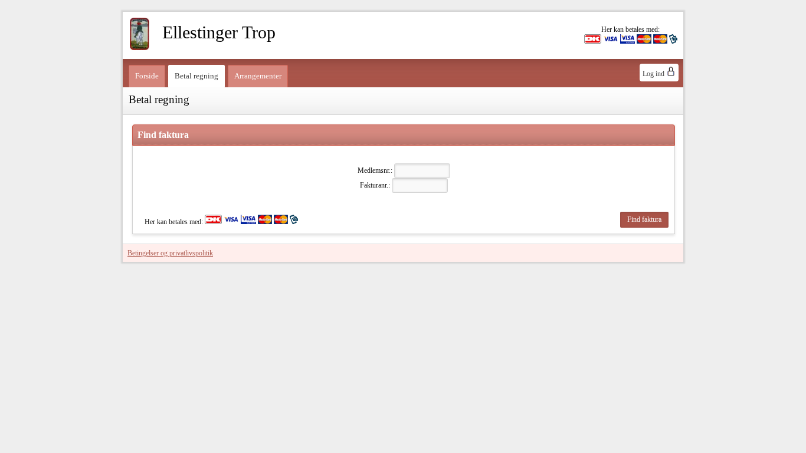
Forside (147, 75)
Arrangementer (257, 75)
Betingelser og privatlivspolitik (170, 253)
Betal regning (196, 75)
